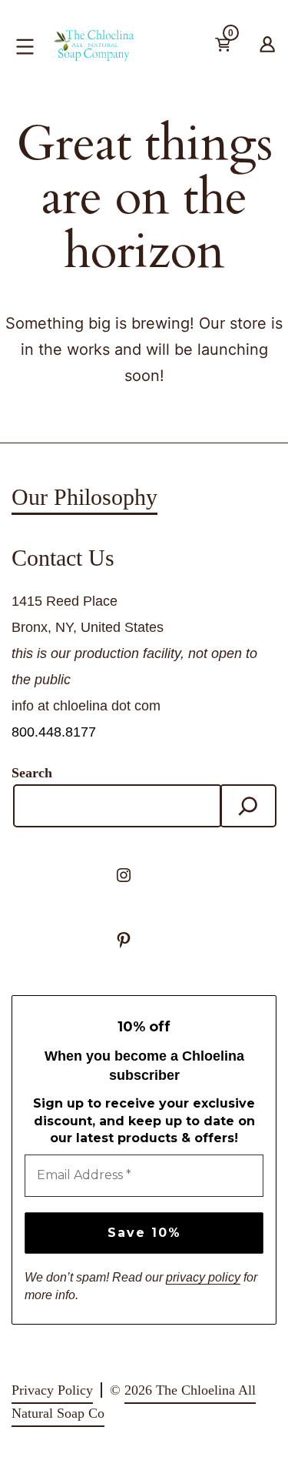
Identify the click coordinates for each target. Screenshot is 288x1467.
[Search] (248, 805)
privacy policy (203, 1277)
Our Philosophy (84, 497)
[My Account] (267, 42)
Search (32, 772)
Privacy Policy (52, 1390)
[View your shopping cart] (247, 47)
